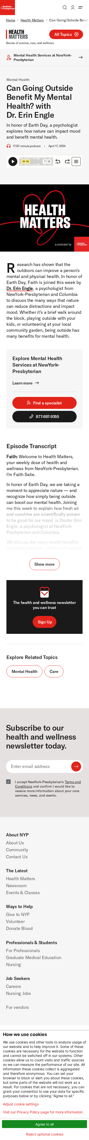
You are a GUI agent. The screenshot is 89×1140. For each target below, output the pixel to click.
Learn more (22, 382)
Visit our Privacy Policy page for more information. (43, 1112)
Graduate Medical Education (33, 957)
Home (10, 20)
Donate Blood (19, 928)
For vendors (17, 1007)
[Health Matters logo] (17, 34)
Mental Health (17, 79)
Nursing (13, 964)
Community (17, 850)
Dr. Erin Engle (19, 288)
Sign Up (45, 621)
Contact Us (16, 857)
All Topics (63, 34)
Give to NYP (17, 914)
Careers (13, 986)
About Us (15, 843)
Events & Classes (23, 892)
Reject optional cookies (44, 1134)
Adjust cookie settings (21, 1104)
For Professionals (23, 950)
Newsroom (16, 885)
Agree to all (44, 1124)
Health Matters (32, 20)
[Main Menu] (80, 7)
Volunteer (15, 921)
